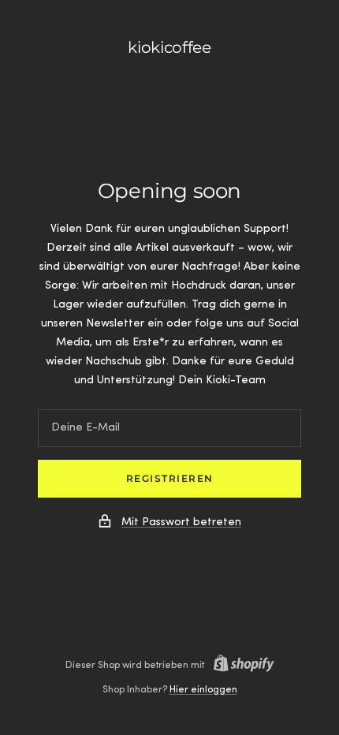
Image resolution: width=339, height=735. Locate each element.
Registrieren (170, 478)
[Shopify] (239, 666)
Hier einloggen (203, 690)
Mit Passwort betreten (181, 522)
